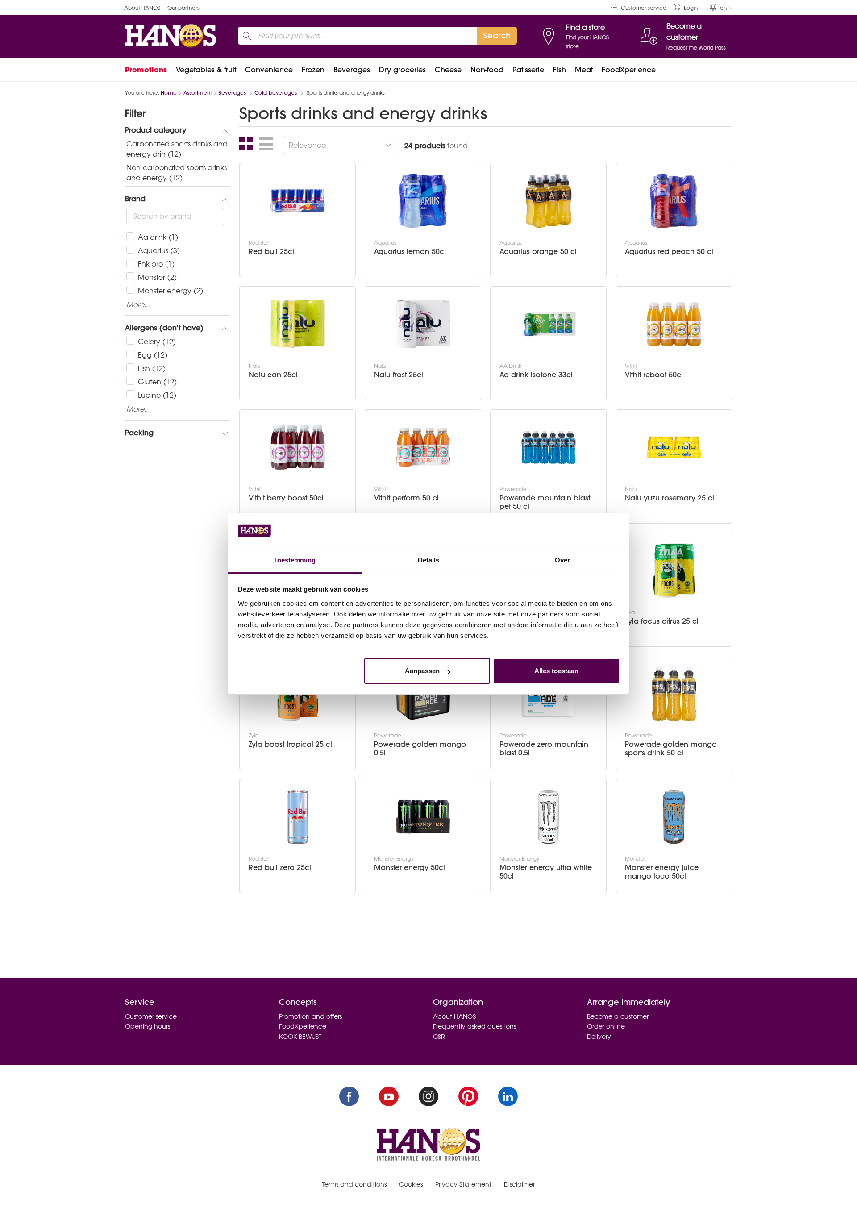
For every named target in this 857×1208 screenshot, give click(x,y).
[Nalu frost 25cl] (423, 324)
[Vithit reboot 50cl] (674, 324)
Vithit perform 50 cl (406, 498)
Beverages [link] (351, 70)
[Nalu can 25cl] (297, 324)
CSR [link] (439, 1036)
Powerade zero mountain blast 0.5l (543, 748)
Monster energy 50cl (409, 867)
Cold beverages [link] (276, 92)
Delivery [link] (599, 1036)
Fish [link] (559, 70)
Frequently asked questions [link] (474, 1026)
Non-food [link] (486, 70)
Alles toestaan (556, 671)
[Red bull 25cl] (297, 200)
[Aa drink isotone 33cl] (548, 324)
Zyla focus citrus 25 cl (662, 621)
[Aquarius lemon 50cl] (423, 200)
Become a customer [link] (618, 1016)
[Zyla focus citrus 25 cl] (674, 570)
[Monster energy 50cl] (423, 817)
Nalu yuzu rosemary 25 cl (669, 498)
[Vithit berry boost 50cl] (297, 447)
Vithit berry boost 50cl (286, 498)
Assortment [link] (197, 92)
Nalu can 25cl (273, 375)
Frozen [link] (313, 70)
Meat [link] (584, 70)
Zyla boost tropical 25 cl (290, 744)
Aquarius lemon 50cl (410, 251)
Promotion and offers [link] (310, 1016)
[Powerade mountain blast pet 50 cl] (548, 447)
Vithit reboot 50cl (654, 375)
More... (138, 304)
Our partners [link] (183, 8)
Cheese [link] (448, 70)
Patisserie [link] (528, 70)
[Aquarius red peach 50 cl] (674, 200)
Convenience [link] (269, 70)
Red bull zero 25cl (280, 867)
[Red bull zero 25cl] (297, 817)
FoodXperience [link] (629, 70)
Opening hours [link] (147, 1026)
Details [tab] (429, 560)
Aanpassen (422, 671)
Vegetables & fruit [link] (206, 70)
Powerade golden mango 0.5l (420, 748)
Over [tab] (562, 560)
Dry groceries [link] (402, 70)
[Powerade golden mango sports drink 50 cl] (674, 693)
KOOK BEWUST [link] (300, 1036)
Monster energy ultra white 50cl (545, 871)
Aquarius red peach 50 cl (669, 251)
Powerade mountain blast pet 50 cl (544, 502)
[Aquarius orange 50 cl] (548, 200)
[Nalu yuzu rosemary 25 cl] (674, 447)
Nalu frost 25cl (398, 375)
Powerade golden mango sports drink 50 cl (671, 748)
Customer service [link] (643, 8)
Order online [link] (606, 1026)
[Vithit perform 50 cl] (423, 447)
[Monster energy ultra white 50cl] (548, 817)
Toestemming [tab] (294, 560)
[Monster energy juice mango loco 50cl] (674, 817)
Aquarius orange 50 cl (538, 251)
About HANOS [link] (142, 8)
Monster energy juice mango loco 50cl (662, 871)
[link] (685, 7)
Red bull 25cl (271, 251)
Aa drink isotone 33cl (536, 375)
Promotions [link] (146, 70)
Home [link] (169, 92)
